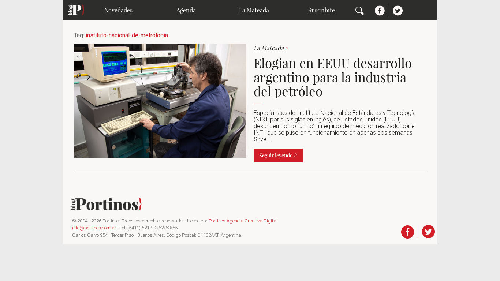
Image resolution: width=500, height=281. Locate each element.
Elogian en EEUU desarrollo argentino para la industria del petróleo (333, 77)
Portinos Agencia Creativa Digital (243, 221)
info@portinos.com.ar (94, 228)
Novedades (118, 10)
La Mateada (254, 10)
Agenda (186, 10)
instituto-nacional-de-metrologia (127, 35)
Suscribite (321, 10)
